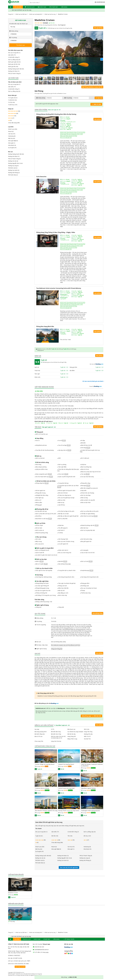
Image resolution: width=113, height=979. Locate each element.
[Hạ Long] (20, 920)
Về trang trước (69, 939)
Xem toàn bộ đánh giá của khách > (94, 381)
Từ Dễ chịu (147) (12, 104)
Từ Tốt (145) (11, 102)
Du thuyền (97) (12, 147)
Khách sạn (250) (12, 129)
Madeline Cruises (13, 892)
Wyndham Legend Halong (88, 788)
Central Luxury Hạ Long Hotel (66, 788)
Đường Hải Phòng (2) (14, 172)
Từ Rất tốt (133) (12, 100)
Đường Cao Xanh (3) (13, 170)
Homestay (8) (11, 136)
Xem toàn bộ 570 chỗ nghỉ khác (69, 867)
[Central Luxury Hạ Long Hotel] (69, 786)
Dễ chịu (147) (87, 836)
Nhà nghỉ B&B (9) (13, 140)
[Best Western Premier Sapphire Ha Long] (46, 808)
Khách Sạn (43, 7)
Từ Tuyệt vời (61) (12, 98)
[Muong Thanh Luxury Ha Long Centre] (69, 808)
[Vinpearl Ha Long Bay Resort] (69, 762)
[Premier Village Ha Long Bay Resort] (46, 762)
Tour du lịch (30, 7)
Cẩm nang (64, 7)
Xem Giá (99, 98)
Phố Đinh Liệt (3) (12, 168)
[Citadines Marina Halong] (46, 786)
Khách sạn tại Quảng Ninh (35, 14)
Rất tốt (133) (54, 836)
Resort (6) (10, 131)
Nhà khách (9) (12, 145)
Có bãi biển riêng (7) (13, 57)
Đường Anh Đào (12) (13, 71)
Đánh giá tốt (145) (13, 66)
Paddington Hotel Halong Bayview (90, 810)
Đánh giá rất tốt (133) (14, 64)
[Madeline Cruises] (20, 890)
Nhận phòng (14, 31)
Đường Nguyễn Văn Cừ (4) (15, 163)
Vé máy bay (54, 7)
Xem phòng (99, 355)
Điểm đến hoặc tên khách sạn (19, 23)
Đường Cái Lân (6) (13, 161)
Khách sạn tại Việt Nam (21, 14)
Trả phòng (14, 37)
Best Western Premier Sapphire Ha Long (46, 810)
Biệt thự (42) (11, 138)
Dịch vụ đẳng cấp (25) (14, 59)
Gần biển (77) (12, 55)
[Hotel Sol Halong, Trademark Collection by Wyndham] (92, 762)
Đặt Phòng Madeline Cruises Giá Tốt (92, 87)
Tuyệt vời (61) (39, 836)
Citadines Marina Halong (42, 788)
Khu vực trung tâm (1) (14, 52)
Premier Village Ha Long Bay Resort (44, 764)
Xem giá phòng (98, 28)
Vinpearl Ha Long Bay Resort (66, 764)
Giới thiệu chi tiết (20, 967)
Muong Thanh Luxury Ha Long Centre (68, 810)
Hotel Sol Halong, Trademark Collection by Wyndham (92, 765)
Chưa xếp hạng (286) (14, 122)
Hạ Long (18, 7)
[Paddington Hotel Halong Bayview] (92, 808)
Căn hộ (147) (11, 134)
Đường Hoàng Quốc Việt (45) (16, 69)
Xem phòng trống (97, 613)
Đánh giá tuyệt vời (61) (14, 62)
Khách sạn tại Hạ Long (50, 14)
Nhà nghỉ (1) (11, 143)
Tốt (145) (70, 836)
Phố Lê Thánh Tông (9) (14, 73)
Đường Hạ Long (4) (13, 165)
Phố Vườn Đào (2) (13, 175)
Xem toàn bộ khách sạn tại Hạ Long (21, 10)
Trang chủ (10, 14)
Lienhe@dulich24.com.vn (41, 949)
